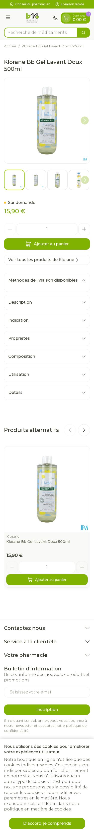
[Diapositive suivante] (84, 430)
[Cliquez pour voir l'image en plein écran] (47, 120)
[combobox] (40, 33)
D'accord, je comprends (47, 823)
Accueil (10, 46)
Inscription (47, 709)
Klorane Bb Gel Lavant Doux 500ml (38, 541)
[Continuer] (85, 120)
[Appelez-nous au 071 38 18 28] (55, 18)
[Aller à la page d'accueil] (32, 18)
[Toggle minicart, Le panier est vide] (66, 18)
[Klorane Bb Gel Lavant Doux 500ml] (47, 489)
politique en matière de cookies (37, 809)
